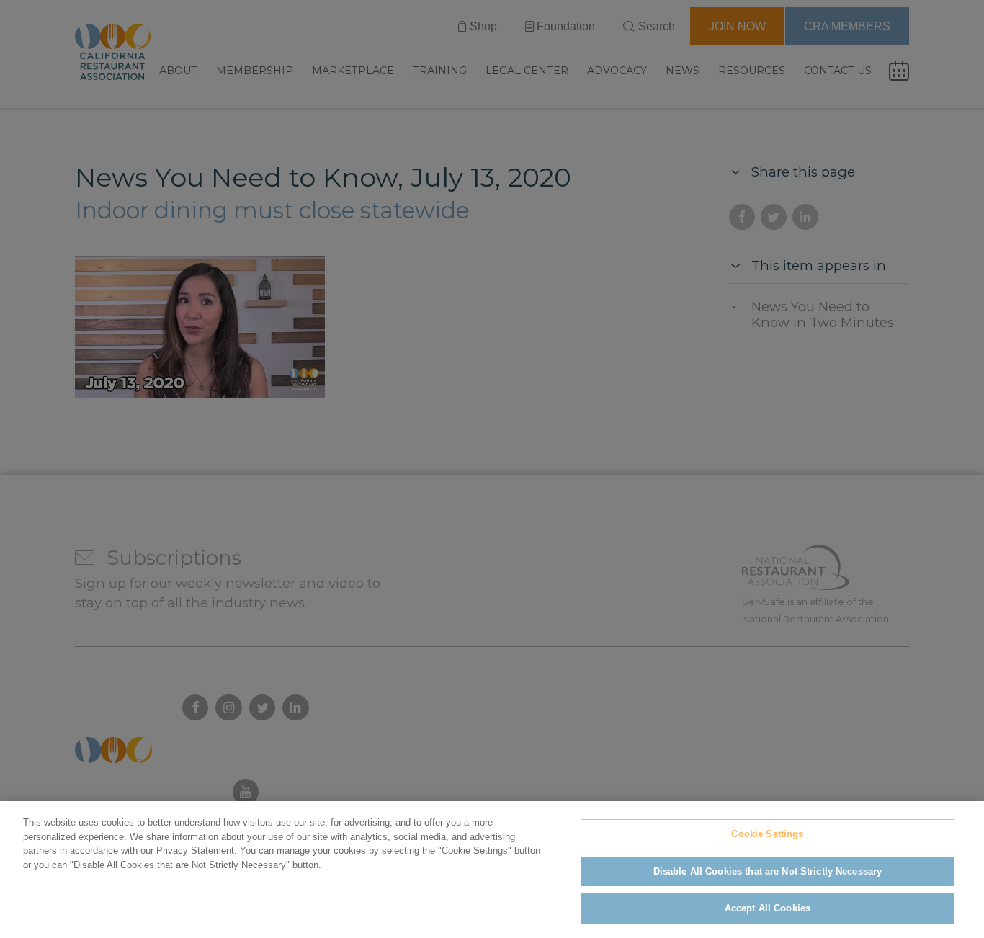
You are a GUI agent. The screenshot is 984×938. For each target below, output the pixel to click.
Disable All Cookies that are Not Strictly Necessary (767, 871)
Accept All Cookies (767, 908)
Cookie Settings (767, 833)
